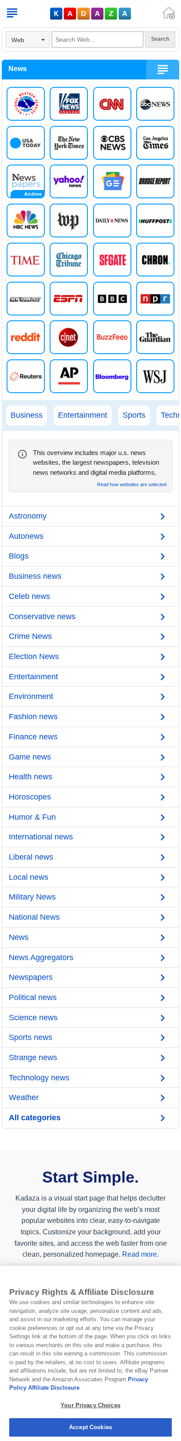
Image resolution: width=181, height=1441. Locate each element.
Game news (30, 757)
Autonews (26, 536)
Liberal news (31, 857)
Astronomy (28, 516)
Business (27, 415)
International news (41, 836)
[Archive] (25, 181)
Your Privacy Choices (90, 1405)
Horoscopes (30, 796)
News (19, 937)
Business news (35, 576)
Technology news (39, 1077)
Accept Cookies (90, 1427)
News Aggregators (41, 957)
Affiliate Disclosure (54, 1387)
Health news (30, 776)
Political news (33, 997)
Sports (134, 415)
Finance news (33, 736)
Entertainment (82, 415)
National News (34, 917)
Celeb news (29, 596)
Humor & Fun (32, 817)
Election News (34, 656)
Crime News (30, 636)
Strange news (33, 1057)
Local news (28, 877)
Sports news (30, 1037)
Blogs (19, 556)
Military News (32, 897)
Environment (31, 696)
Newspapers (31, 977)
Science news (33, 1017)
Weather (24, 1097)
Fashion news (33, 716)
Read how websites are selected (132, 484)
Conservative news (42, 616)
